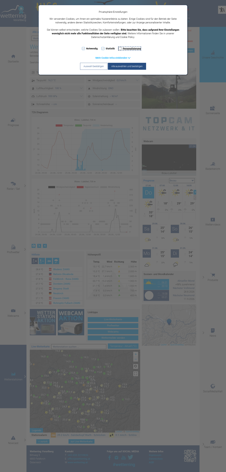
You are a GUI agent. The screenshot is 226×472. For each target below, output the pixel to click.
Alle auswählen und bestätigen (127, 66)
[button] (113, 57)
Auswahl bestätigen (94, 66)
